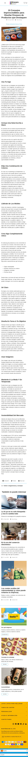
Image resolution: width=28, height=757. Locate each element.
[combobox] (14, 750)
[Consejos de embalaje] (14, 646)
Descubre (5, 664)
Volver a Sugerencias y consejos (13, 485)
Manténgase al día (8, 728)
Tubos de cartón (7, 707)
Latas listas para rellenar (11, 703)
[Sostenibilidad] (14, 676)
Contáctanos (6, 719)
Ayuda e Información (9, 715)
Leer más (5, 694)
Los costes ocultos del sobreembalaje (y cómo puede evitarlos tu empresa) (13, 590)
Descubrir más (5, 634)
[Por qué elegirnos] (14, 616)
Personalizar (6, 711)
